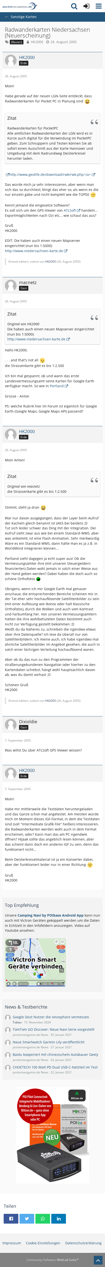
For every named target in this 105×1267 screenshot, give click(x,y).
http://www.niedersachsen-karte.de (34, 250)
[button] (99, 6)
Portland (57, 386)
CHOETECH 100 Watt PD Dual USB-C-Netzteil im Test (55, 1067)
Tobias (17, 1022)
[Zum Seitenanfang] (98, 1260)
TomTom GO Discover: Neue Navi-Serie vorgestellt (53, 1029)
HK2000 (37, 42)
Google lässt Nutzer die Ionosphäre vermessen (51, 1017)
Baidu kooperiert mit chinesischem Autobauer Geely (55, 1054)
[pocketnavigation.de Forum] (19, 6)
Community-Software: (53, 1260)
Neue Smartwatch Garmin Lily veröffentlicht (48, 1042)
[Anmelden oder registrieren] (86, 6)
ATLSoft (70, 210)
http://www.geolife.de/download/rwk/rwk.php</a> (50, 174)
